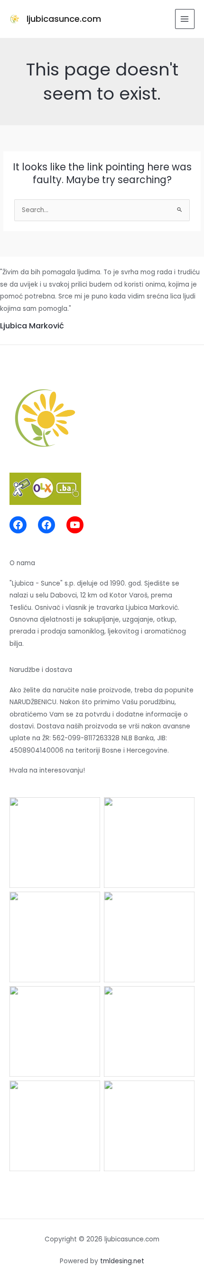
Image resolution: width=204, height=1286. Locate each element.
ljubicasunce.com (64, 19)
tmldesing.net (122, 1261)
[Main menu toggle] (185, 18)
